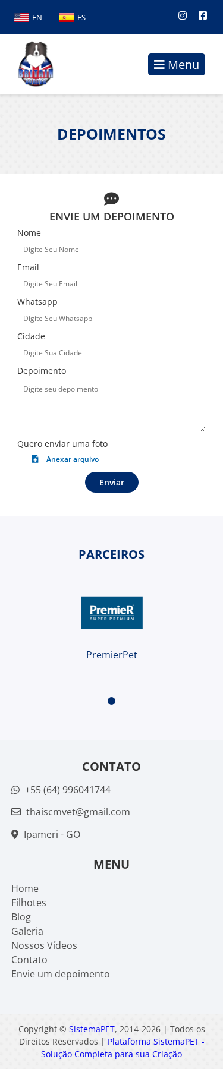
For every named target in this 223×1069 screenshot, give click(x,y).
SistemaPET (92, 1029)
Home (25, 888)
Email (28, 267)
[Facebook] (203, 15)
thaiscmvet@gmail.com (78, 811)
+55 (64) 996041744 (67, 789)
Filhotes (28, 902)
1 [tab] (111, 701)
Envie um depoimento (60, 973)
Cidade (31, 336)
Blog (21, 916)
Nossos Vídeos (44, 945)
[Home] (29, 64)
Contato (29, 959)
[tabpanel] (112, 612)
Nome (29, 232)
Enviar (111, 482)
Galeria (27, 931)
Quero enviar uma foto (62, 443)
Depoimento (41, 370)
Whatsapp (37, 301)
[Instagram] (182, 15)
